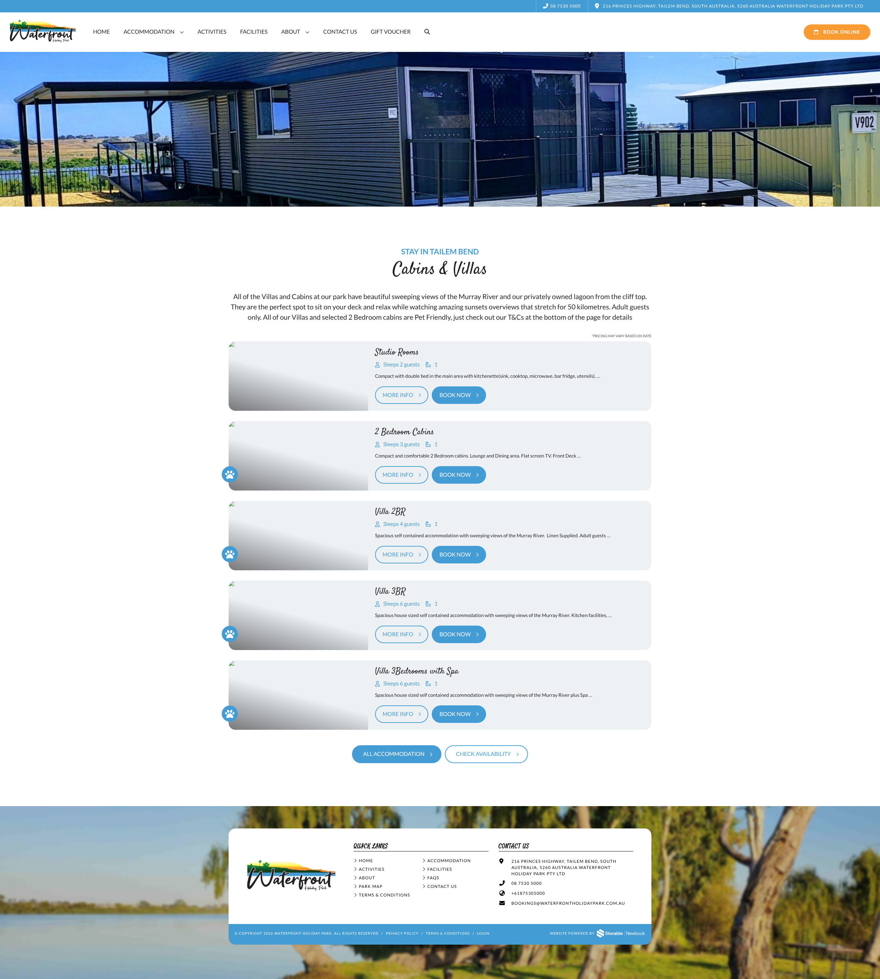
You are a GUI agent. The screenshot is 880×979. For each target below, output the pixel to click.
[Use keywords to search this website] (427, 32)
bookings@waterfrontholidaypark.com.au (568, 903)
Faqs (433, 877)
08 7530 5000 (565, 6)
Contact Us (340, 32)
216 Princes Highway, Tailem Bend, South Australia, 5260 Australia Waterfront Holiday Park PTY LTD (564, 867)
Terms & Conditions (384, 895)
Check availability (483, 754)
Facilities (254, 32)
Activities (212, 32)
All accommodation (394, 754)
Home (101, 32)
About (290, 32)
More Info (398, 395)
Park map (371, 886)
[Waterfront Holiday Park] (291, 890)
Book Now (455, 395)
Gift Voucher (391, 32)
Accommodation (149, 32)
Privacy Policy (402, 934)
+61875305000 (528, 893)
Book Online (841, 32)
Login (483, 934)
